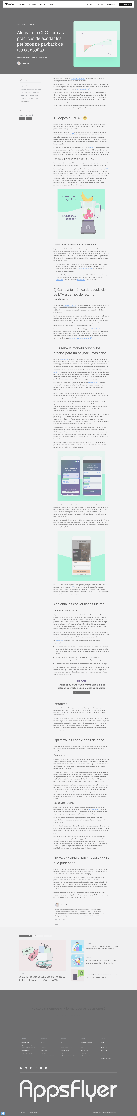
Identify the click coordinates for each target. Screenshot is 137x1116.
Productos (22, 4)
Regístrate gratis (111, 4)
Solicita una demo (126, 4)
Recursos (42, 4)
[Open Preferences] (3, 1113)
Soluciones (32, 4)
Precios (52, 4)
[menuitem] (23, 4)
